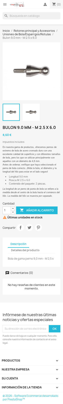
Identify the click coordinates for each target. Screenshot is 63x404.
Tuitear (29, 227)
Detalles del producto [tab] (25, 250)
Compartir (20, 227)
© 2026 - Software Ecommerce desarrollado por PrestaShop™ (30, 397)
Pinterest (38, 227)
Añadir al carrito (37, 210)
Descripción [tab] (18, 244)
